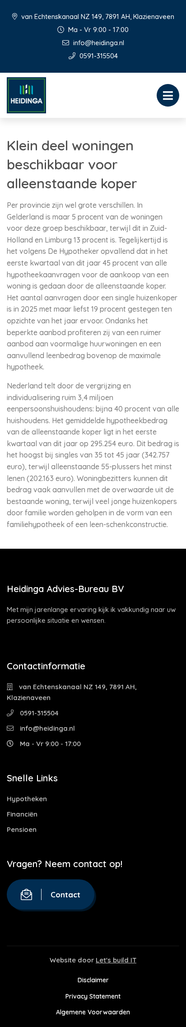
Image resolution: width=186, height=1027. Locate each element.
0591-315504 (98, 55)
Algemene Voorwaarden (93, 1012)
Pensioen (22, 829)
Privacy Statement (93, 996)
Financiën (22, 814)
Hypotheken (27, 798)
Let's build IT (116, 960)
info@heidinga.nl (97, 42)
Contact (65, 894)
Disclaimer (93, 980)
